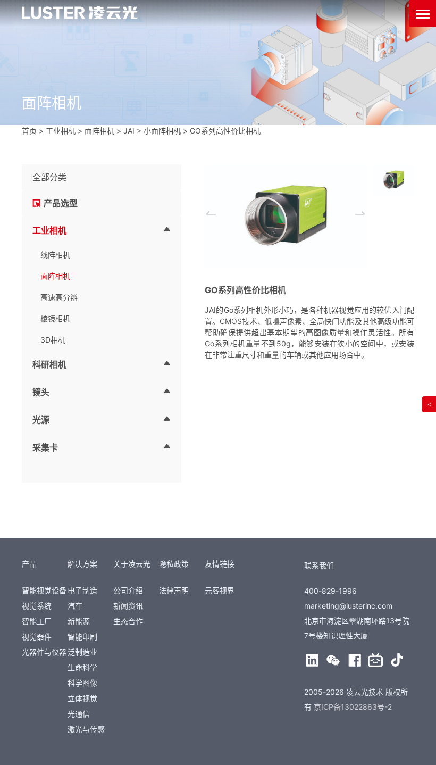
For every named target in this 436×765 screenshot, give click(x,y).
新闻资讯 (128, 605)
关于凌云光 (131, 563)
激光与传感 (86, 729)
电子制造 (82, 590)
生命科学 (82, 667)
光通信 (79, 713)
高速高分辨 (59, 297)
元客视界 (219, 590)
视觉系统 (37, 605)
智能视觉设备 (44, 590)
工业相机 (61, 130)
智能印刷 (82, 636)
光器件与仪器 (44, 651)
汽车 (75, 605)
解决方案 (82, 563)
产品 (29, 563)
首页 (29, 130)
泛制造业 (82, 651)
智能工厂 (37, 621)
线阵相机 (55, 254)
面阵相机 (99, 130)
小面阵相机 (162, 130)
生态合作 (128, 621)
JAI (129, 130)
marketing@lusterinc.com (348, 605)
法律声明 (174, 590)
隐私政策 (174, 563)
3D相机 (52, 339)
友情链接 (219, 563)
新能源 (79, 621)
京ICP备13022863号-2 (353, 706)
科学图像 (82, 682)
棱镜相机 (55, 318)
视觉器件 (37, 636)
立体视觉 (82, 698)
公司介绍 (128, 590)
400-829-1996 (330, 590)
